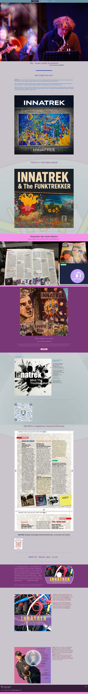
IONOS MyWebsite (15, 690)
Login (86, 686)
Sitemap (9, 686)
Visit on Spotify (19, 356)
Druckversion (5, 686)
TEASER (44, 349)
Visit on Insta (18, 539)
